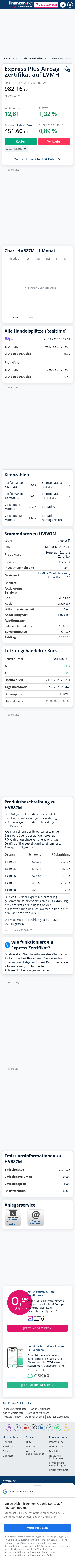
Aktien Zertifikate (13, 1413)
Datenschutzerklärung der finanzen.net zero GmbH (28, 1555)
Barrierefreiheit (58, 1470)
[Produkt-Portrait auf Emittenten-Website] (13, 1225)
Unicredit (64, 562)
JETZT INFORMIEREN (37, 1328)
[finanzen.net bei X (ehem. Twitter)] (33, 1427)
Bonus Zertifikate (40, 1409)
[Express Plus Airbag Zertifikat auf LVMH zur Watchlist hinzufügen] (67, 69)
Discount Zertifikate (15, 1409)
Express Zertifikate (58, 1416)
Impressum (56, 1442)
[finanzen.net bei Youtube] (25, 1427)
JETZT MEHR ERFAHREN (37, 1385)
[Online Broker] (21, 6)
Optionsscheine (34, 1416)
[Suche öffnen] (63, 5)
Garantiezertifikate (38, 1413)
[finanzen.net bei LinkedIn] (41, 1427)
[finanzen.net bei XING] (49, 1427)
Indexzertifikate (12, 1416)
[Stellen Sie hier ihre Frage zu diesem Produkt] (35, 1217)
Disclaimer (55, 1451)
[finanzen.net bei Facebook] (17, 1427)
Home (6, 58)
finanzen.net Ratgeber (20, 962)
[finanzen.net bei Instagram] (9, 1427)
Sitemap (8, 1455)
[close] (68, 1492)
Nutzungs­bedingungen (57, 1457)
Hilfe (29, 1442)
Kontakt (7, 1442)
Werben (31, 1446)
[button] (46, 5)
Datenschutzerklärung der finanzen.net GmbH (26, 1552)
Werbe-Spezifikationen (35, 1452)
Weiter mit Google (37, 1527)
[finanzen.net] (21, 3)
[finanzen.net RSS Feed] (66, 1427)
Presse (7, 1451)
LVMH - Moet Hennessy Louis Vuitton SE (54, 575)
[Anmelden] (70, 5)
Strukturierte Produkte (29, 58)
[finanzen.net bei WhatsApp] (57, 1427)
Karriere (8, 1446)
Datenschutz (56, 1446)
